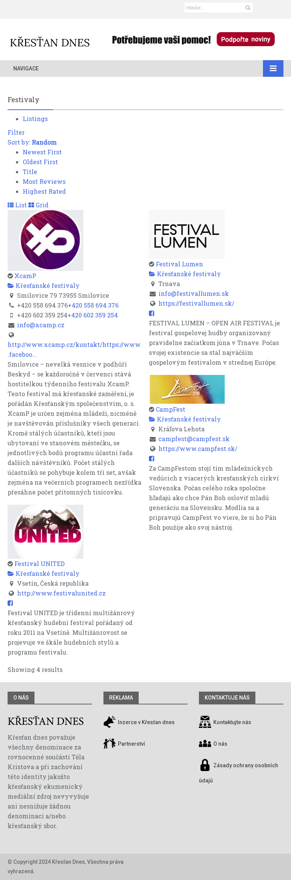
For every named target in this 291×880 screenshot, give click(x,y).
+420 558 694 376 (93, 305)
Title (30, 172)
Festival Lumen (179, 264)
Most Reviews (44, 181)
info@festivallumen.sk (193, 293)
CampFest (170, 409)
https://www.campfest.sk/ (197, 448)
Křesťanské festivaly (47, 285)
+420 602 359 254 (92, 315)
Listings (35, 119)
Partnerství (131, 744)
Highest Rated (44, 191)
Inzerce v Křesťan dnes (146, 722)
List (20, 205)
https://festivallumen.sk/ (196, 303)
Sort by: (32, 142)
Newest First (42, 152)
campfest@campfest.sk (194, 439)
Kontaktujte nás (232, 722)
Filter (16, 132)
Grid (41, 205)
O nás (21, 698)
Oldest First (40, 162)
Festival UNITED (39, 563)
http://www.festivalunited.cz (61, 593)
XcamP (25, 276)
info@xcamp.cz (40, 325)
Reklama (121, 698)
